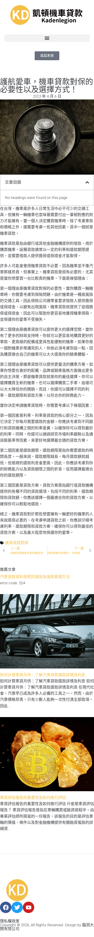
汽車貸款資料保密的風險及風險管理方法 (35, 576)
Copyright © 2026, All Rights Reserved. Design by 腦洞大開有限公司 (47, 927)
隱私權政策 (9, 921)
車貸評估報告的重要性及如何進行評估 (33, 797)
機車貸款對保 (16, 542)
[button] (47, 38)
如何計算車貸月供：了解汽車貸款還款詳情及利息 (42, 675)
